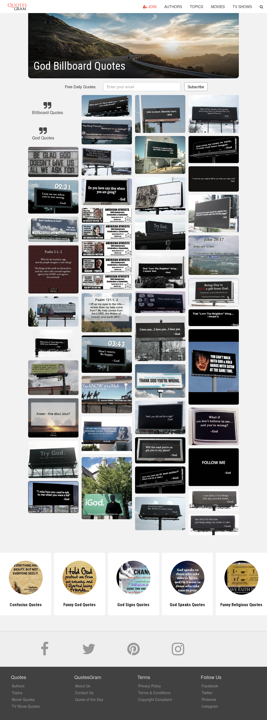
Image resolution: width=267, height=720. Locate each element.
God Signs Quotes (80, 604)
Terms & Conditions (154, 692)
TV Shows (242, 6)
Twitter (207, 692)
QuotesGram (17, 6)
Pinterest (209, 699)
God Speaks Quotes (133, 604)
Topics (196, 6)
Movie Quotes (23, 699)
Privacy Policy (149, 685)
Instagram (210, 706)
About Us (82, 685)
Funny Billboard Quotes (241, 604)
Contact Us (84, 692)
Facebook (210, 685)
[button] (261, 6)
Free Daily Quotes (80, 86)
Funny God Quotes (25, 604)
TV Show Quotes (26, 706)
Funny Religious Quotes (187, 604)
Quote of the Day (89, 699)
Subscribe (196, 86)
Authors (173, 6)
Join (151, 6)
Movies (218, 6)
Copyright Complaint (155, 699)
